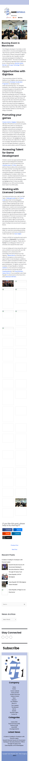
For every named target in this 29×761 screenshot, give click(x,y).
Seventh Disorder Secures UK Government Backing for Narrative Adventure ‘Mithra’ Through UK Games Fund (14, 741)
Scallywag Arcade (10, 198)
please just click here (10, 276)
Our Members (14, 701)
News (14, 698)
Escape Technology (14, 65)
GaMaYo (4, 267)
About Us (14, 703)
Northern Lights (14, 712)
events (13, 722)
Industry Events (15, 696)
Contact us (14, 714)
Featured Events (12, 723)
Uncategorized (13, 729)
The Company (15, 705)
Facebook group (6, 271)
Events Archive (15, 692)
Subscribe (11, 648)
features (12, 725)
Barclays (4, 65)
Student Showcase (15, 694)
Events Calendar (15, 691)
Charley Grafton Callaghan (9, 122)
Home (14, 687)
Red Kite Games (19, 63)
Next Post (14, 549)
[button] (14, 2)
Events (14, 689)
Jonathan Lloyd (6, 165)
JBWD (14, 755)
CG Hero (14, 165)
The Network (14, 707)
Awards (14, 710)
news (12, 727)
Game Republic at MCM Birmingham (14, 745)
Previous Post (14, 545)
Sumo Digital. (18, 233)
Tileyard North (11, 255)
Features (14, 699)
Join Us (14, 709)
